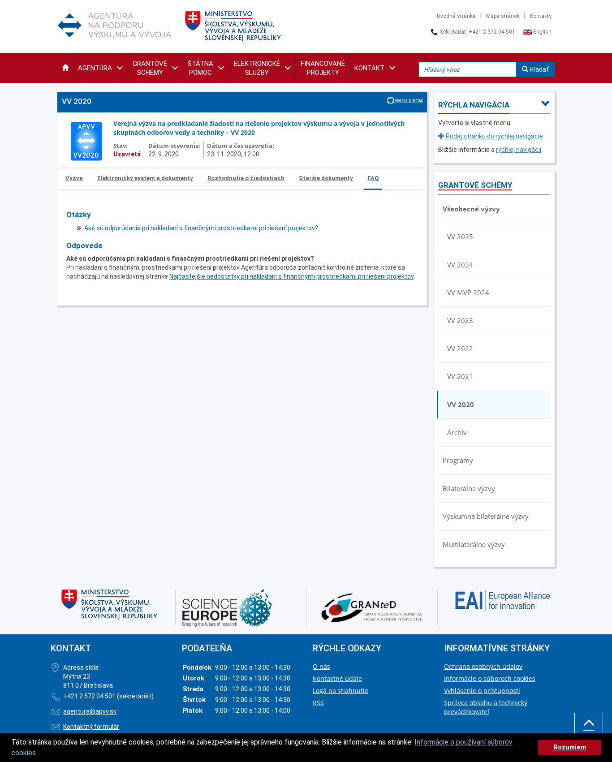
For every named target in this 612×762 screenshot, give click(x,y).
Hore (589, 737)
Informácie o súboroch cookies (489, 678)
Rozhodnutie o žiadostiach (245, 178)
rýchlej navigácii (518, 149)
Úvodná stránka (456, 16)
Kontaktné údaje (337, 678)
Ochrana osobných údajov (483, 666)
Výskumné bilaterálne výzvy (486, 516)
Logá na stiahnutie (340, 690)
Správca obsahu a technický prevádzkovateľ (485, 707)
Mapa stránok (503, 16)
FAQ (373, 178)
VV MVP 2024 (468, 292)
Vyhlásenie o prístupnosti (482, 690)
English (542, 32)
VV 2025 (460, 236)
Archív (457, 432)
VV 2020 (460, 404)
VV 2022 (460, 348)
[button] (65, 68)
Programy (458, 460)
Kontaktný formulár (91, 726)
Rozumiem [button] (569, 747)
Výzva (74, 178)
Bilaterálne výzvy (469, 488)
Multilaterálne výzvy (474, 544)
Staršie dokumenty (326, 178)
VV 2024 (460, 264)
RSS (318, 702)
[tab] (75, 178)
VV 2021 (460, 376)
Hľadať (538, 69)
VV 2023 (460, 320)
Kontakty (541, 16)
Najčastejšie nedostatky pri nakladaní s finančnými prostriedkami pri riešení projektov (291, 276)
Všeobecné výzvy (471, 208)
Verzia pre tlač (408, 100)
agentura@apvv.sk (89, 711)
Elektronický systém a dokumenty (145, 178)
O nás (321, 666)
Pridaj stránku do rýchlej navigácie (493, 136)
